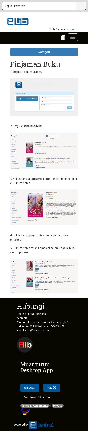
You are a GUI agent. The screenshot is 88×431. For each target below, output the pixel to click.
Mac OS (51, 387)
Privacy (57, 405)
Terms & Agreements (35, 405)
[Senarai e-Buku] (63, 38)
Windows (30, 387)
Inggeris (72, 29)
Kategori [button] (44, 52)
